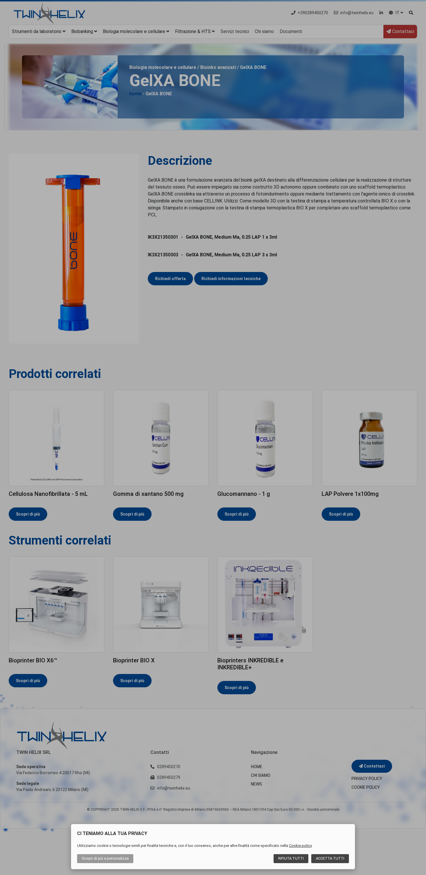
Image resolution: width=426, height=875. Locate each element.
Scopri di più (105, 858)
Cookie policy (300, 845)
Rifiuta (291, 858)
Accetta (330, 858)
